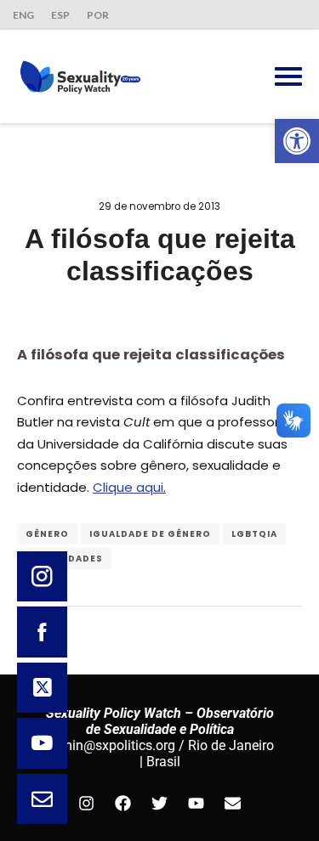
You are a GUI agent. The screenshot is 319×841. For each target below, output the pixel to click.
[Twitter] (160, 803)
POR (98, 14)
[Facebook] (123, 803)
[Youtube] (196, 803)
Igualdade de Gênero (150, 534)
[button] (297, 141)
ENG (23, 14)
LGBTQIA (254, 534)
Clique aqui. (129, 487)
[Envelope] (233, 803)
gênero (47, 534)
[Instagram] (87, 803)
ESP (60, 14)
